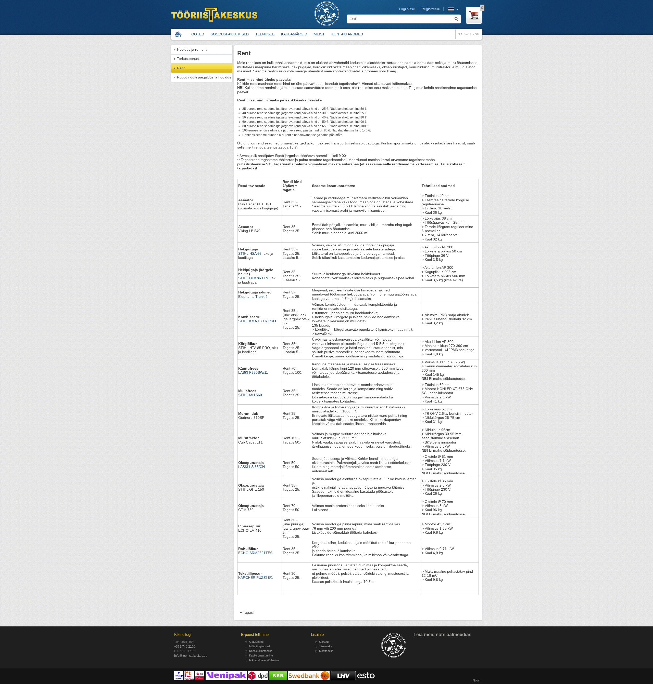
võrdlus (471, 34)
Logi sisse (407, 9)
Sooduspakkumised (230, 34)
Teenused (264, 34)
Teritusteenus (188, 59)
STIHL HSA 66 (249, 254)
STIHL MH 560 (250, 395)
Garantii (324, 641)
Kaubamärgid (294, 34)
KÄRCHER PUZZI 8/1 (255, 578)
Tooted (196, 34)
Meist (319, 34)
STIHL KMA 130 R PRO (257, 321)
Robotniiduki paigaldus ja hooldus (204, 77)
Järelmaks (325, 646)
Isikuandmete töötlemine (264, 660)
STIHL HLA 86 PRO (254, 278)
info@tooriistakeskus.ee (190, 656)
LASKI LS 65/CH (251, 467)
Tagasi (248, 612)
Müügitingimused (259, 646)
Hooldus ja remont (192, 49)
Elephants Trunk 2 (253, 297)
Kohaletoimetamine (260, 650)
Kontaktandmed (347, 34)
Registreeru (430, 9)
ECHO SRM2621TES (255, 553)
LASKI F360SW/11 (253, 372)
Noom (476, 680)
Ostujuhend (256, 641)
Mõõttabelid (326, 650)
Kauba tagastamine (261, 655)
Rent (181, 68)
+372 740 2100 (184, 646)
